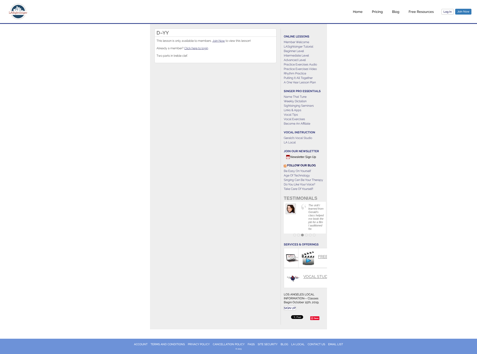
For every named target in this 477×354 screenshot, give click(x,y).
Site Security (268, 344)
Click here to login (196, 48)
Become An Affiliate (297, 123)
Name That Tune (295, 96)
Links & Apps (292, 110)
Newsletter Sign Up (303, 157)
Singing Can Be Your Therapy (303, 180)
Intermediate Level (296, 55)
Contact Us (316, 344)
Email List (335, 344)
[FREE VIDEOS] (305, 250)
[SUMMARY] (291, 250)
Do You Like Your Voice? (299, 184)
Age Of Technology (297, 175)
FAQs (251, 344)
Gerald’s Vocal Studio (298, 138)
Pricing (377, 12)
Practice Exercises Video (300, 69)
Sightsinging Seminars (299, 105)
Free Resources (421, 12)
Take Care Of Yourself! (298, 189)
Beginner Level (294, 51)
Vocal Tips (291, 114)
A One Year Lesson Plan (300, 82)
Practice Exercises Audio (300, 64)
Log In (447, 11)
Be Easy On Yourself (297, 171)
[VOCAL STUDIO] (291, 270)
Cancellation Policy (229, 344)
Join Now (463, 11)
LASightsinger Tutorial (298, 46)
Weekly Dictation (295, 101)
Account (141, 344)
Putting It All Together (298, 78)
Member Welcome (296, 42)
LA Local (290, 142)
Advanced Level (295, 60)
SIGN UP (290, 308)
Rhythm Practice (295, 73)
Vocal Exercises (294, 119)
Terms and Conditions (168, 344)
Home (358, 12)
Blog (395, 12)
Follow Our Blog (301, 165)
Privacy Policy (199, 344)
